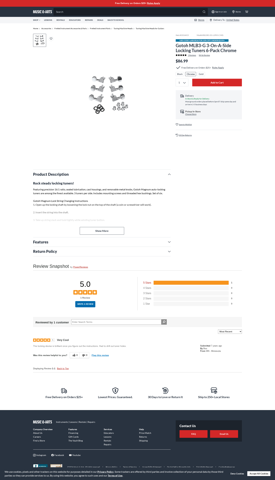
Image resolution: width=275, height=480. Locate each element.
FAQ (193, 434)
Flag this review (100, 355)
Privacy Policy (105, 471)
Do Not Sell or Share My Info (178, 467)
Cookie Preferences (227, 467)
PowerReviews (80, 267)
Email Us (224, 434)
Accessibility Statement (151, 467)
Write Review (204, 55)
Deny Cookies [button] (237, 473)
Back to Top (63, 368)
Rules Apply (153, 3)
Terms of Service (130, 467)
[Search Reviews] (164, 322)
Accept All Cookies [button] (259, 473)
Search (59, 11)
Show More (102, 230)
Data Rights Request (204, 467)
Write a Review (85, 304)
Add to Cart (217, 82)
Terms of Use (115, 475)
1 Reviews (192, 55)
